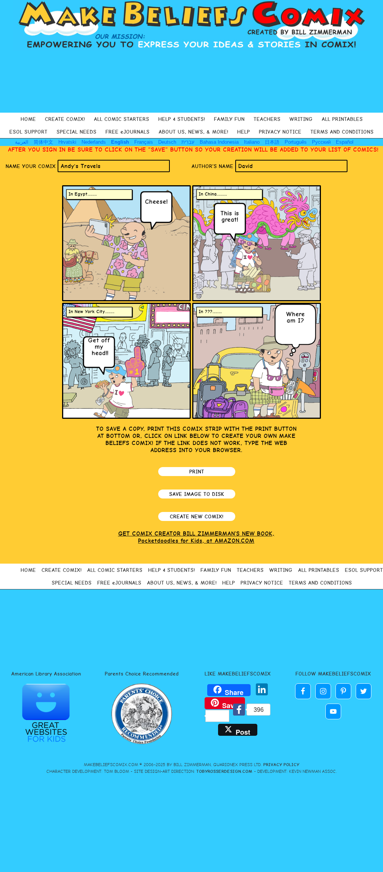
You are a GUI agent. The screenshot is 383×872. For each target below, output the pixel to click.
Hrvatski (67, 142)
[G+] (247, 691)
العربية (21, 142)
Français (143, 142)
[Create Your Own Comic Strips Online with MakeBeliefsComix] (191, 25)
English (120, 142)
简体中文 (43, 142)
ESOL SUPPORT (28, 132)
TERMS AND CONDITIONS (342, 132)
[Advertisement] (191, 81)
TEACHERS (267, 119)
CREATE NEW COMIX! (196, 516)
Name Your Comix (32, 166)
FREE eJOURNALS (127, 132)
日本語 (272, 142)
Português (296, 142)
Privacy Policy (281, 764)
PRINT (196, 471)
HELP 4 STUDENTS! (181, 119)
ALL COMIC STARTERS (121, 119)
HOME (28, 119)
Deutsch (167, 142)
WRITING (301, 119)
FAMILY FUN (229, 119)
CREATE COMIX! (65, 119)
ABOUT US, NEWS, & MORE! (193, 132)
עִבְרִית (187, 142)
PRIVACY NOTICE (280, 132)
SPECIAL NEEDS (76, 132)
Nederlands (94, 142)
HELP (243, 132)
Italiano (252, 142)
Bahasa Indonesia (219, 142)
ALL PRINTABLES (342, 119)
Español (344, 142)
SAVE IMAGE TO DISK (196, 494)
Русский (321, 142)
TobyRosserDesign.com (224, 771)
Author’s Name (213, 166)
